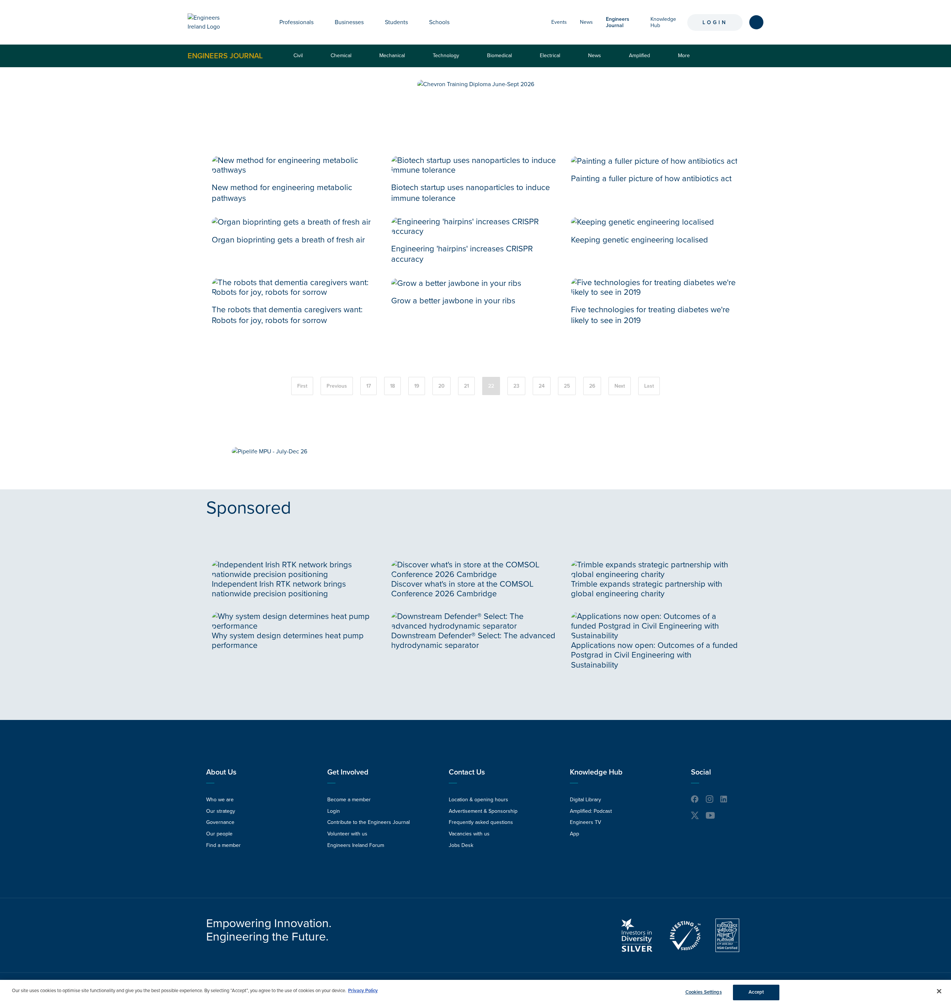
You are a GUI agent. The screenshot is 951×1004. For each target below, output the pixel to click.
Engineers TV (585, 822)
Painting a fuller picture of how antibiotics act (651, 178)
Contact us (467, 772)
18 (392, 386)
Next (619, 386)
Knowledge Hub (596, 772)
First (302, 386)
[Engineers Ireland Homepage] (212, 22)
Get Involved (348, 772)
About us (221, 772)
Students (396, 22)
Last (649, 386)
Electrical (550, 55)
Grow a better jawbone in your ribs (453, 301)
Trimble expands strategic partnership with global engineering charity (646, 589)
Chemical (341, 55)
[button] (319, 22)
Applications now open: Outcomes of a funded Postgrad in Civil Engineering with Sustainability (654, 654)
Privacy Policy (363, 991)
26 (592, 386)
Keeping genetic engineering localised (639, 240)
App (574, 834)
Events (559, 22)
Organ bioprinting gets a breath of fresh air (288, 240)
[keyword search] (756, 22)
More (686, 59)
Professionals (296, 22)
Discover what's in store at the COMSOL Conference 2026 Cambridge (462, 589)
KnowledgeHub (663, 22)
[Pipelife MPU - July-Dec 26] (269, 451)
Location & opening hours (478, 799)
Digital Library (585, 799)
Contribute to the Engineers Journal (368, 822)
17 (368, 386)
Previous (337, 386)
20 (441, 386)
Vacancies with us (469, 834)
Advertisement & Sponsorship (483, 811)
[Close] (939, 991)
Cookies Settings (703, 992)
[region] (475, 992)
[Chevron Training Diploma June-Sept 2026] (475, 84)
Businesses (349, 22)
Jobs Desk (461, 845)
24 (542, 386)
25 (567, 386)
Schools (439, 22)
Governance (220, 822)
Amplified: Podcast (591, 811)
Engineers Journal (225, 55)
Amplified (639, 55)
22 (491, 386)
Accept (756, 992)
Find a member (223, 845)
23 (516, 386)
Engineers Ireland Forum (355, 845)
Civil (298, 55)
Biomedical (499, 55)
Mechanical (392, 55)
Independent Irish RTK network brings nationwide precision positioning (279, 589)
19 (416, 386)
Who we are (220, 799)
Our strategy (220, 811)
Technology (446, 55)
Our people (219, 834)
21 (466, 386)
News (586, 22)
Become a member (349, 799)
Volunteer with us (347, 834)
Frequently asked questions (481, 822)
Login (714, 22)
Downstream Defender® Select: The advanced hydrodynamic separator (473, 640)
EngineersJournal (617, 22)
